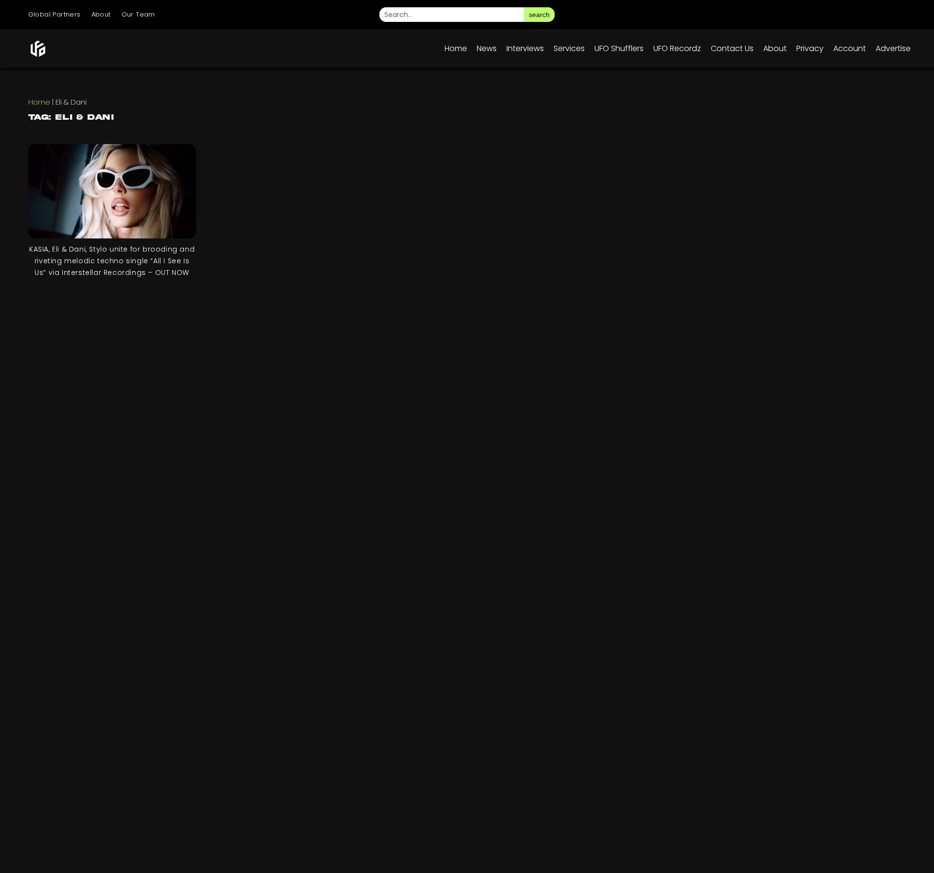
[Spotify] (870, 14)
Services (569, 48)
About (101, 14)
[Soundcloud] (897, 14)
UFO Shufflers (619, 48)
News (487, 48)
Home (456, 48)
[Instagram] (788, 14)
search (539, 14)
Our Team (138, 14)
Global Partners (54, 14)
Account (849, 48)
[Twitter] (842, 14)
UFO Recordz (677, 48)
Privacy (810, 48)
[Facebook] (815, 14)
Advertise (893, 48)
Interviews (525, 48)
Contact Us (732, 48)
